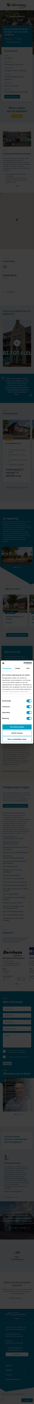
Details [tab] (17, 668)
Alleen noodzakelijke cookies (17, 739)
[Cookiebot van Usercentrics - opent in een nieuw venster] (24, 663)
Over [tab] (28, 668)
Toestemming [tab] (6, 668)
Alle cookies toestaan (17, 727)
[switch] (27, 706)
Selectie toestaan (17, 733)
